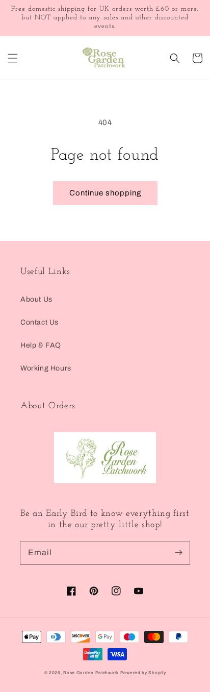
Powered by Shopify (143, 673)
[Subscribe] (178, 552)
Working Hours (45, 368)
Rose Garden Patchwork (91, 673)
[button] (13, 58)
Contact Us (39, 322)
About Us (36, 299)
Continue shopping (105, 193)
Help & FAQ (40, 345)
